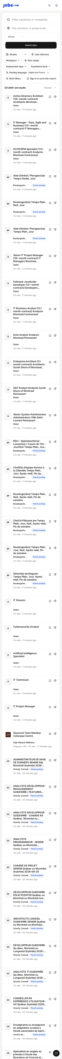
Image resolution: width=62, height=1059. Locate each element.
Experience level (39, 66)
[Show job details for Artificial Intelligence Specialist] (31, 662)
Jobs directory (42, 54)
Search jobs (31, 45)
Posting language (27, 72)
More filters (15, 78)
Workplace (11, 60)
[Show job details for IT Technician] (31, 689)
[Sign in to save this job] (50, 96)
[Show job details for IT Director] (31, 609)
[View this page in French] (49, 5)
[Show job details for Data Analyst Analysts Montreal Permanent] (31, 344)
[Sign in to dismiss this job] (55, 96)
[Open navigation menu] (57, 5)
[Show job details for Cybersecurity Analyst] (31, 636)
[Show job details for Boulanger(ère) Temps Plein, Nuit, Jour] (31, 211)
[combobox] (33, 19)
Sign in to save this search (43, 78)
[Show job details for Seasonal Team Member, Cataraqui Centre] (31, 742)
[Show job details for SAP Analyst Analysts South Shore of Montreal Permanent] (31, 397)
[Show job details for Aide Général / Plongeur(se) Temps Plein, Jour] (31, 238)
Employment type (14, 66)
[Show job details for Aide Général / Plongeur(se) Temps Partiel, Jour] (31, 185)
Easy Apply (33, 60)
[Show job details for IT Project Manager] (31, 715)
